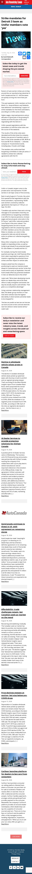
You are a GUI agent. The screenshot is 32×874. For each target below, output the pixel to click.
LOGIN (26, 4)
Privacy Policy (10, 81)
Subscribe (24, 75)
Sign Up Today (9, 336)
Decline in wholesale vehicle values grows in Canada (11, 365)
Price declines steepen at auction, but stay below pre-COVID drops (14, 695)
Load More (16, 836)
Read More (5, 410)
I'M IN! (24, 171)
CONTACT (15, 862)
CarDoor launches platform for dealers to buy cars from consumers (14, 774)
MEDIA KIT (15, 858)
